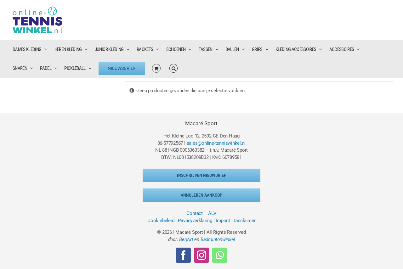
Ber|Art (186, 239)
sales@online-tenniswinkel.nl (216, 143)
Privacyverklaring (195, 220)
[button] (173, 68)
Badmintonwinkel (218, 239)
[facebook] (183, 255)
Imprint (223, 220)
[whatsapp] (219, 255)
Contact (194, 213)
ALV (212, 213)
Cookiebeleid (160, 220)
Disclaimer (245, 220)
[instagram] (201, 255)
